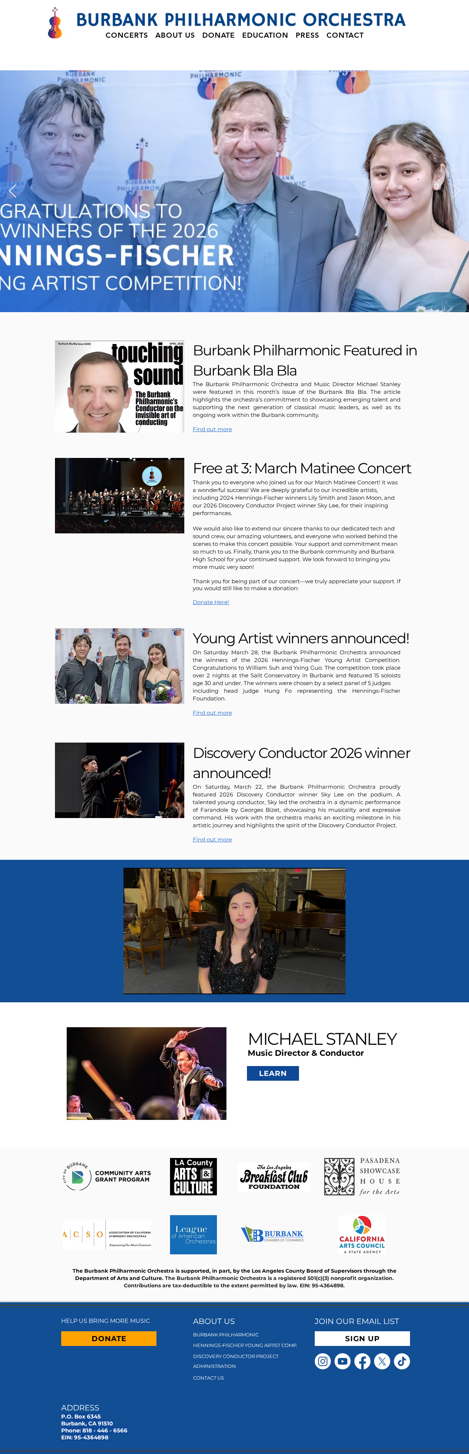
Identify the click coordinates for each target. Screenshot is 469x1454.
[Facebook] (362, 1361)
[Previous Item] (12, 191)
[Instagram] (323, 1361)
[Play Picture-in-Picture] (323, 984)
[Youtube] (343, 1361)
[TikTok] (402, 1361)
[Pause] (133, 984)
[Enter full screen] (335, 984)
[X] (382, 1361)
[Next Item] (456, 191)
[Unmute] (145, 984)
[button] (127, 35)
